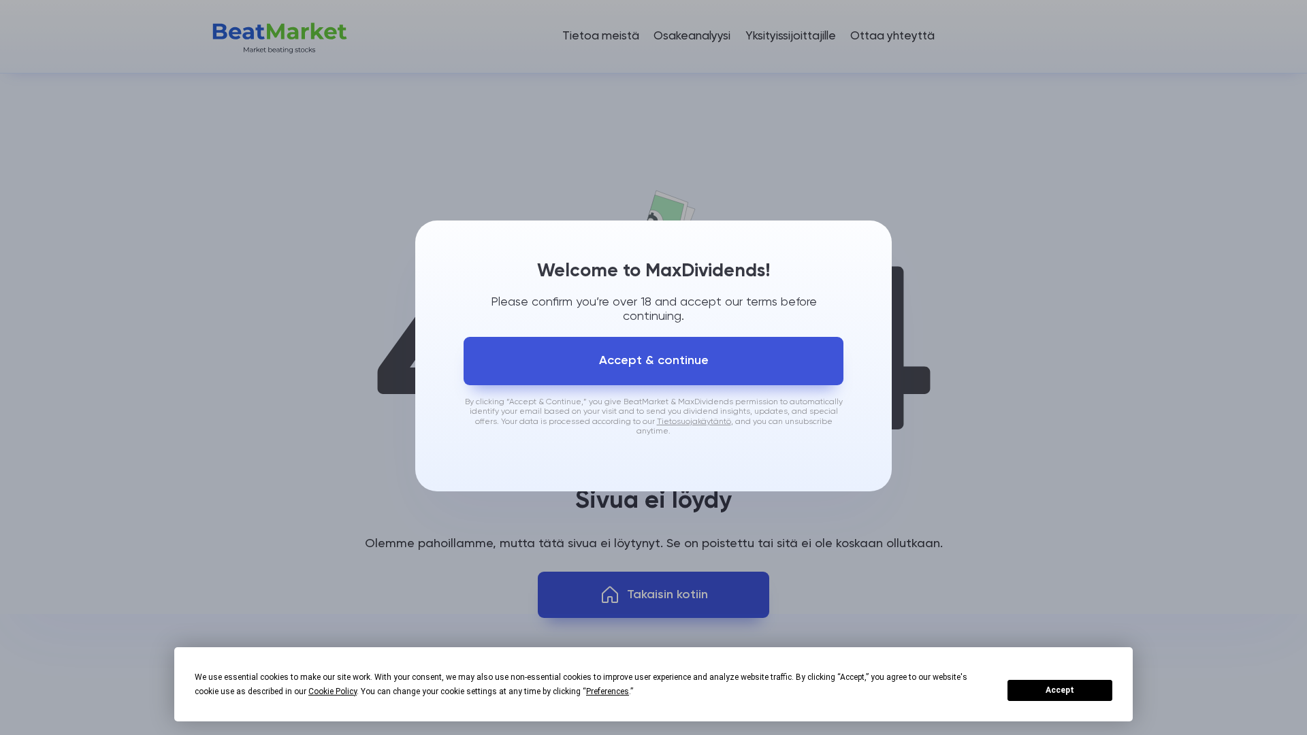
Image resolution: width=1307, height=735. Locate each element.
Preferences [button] (607, 691)
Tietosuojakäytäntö (694, 422)
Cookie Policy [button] (332, 691)
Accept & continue (654, 361)
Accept (1060, 690)
